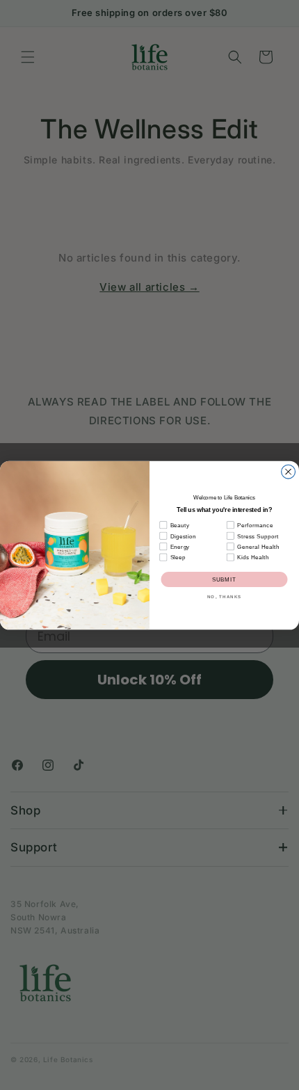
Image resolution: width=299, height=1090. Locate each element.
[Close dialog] (289, 472)
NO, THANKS (224, 595)
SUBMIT (224, 579)
